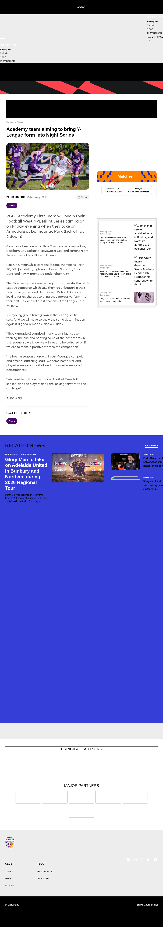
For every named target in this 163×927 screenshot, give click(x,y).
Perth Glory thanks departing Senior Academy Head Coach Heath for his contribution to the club (115, 274)
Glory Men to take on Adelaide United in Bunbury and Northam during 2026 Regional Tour (113, 240)
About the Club (45, 871)
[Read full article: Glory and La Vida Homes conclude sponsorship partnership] (144, 297)
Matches (9, 885)
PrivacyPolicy (12, 904)
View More (151, 445)
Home (9, 122)
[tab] (113, 190)
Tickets (9, 871)
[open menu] (2, 38)
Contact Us (43, 878)
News (20, 122)
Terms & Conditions (147, 904)
